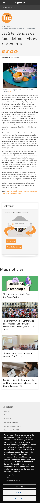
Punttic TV (7, 419)
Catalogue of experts (11, 422)
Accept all (19, 498)
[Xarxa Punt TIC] (7, 18)
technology (34, 191)
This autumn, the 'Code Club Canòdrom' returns (16, 295)
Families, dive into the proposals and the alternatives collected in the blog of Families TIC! (20, 383)
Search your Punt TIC (11, 430)
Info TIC (7, 411)
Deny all (19, 492)
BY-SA (11, 92)
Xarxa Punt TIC (8, 7)
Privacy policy (10, 475)
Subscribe (11, 241)
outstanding (16, 193)
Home (3, 26)
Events (6, 415)
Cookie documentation (13, 480)
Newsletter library (14, 247)
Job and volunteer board (12, 426)
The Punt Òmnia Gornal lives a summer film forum (17, 355)
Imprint (8, 477)
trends (9, 193)
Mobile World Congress (21, 191)
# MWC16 (8, 191)
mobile (4, 193)
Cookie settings (19, 486)
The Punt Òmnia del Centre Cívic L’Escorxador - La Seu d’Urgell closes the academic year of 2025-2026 (19, 325)
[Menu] (4, 2)
